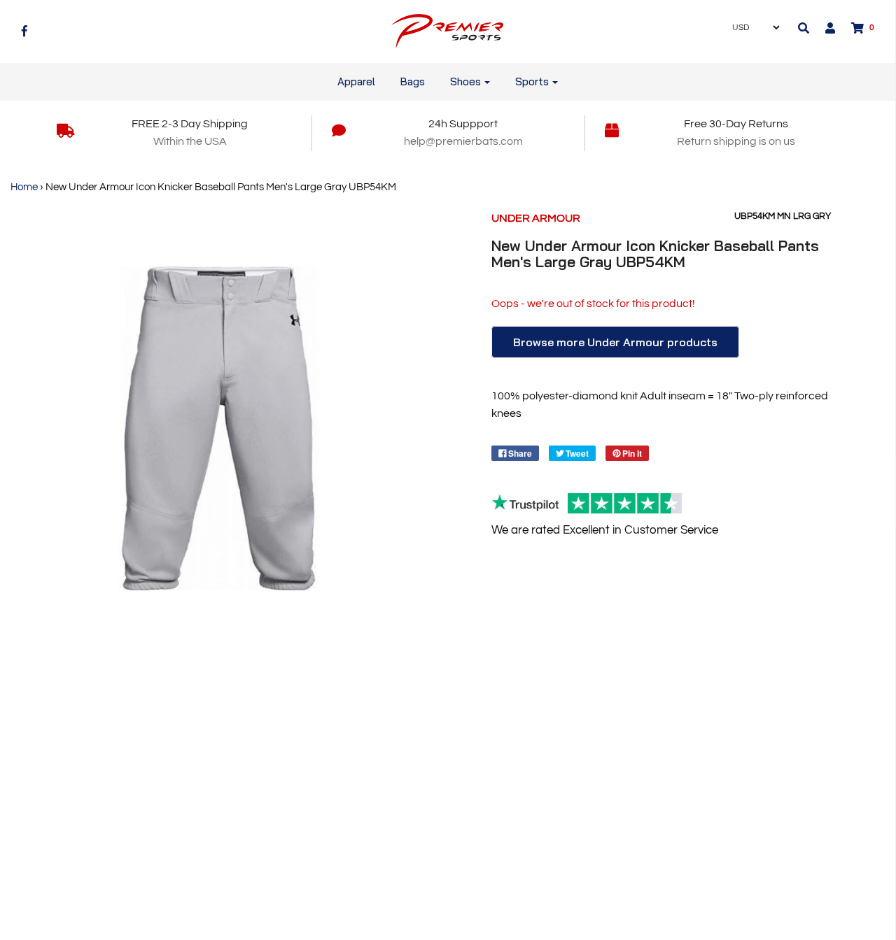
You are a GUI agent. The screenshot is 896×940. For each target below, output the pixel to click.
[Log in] (823, 28)
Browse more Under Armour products (615, 342)
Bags (412, 81)
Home (24, 187)
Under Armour (535, 218)
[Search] (803, 28)
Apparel (356, 81)
